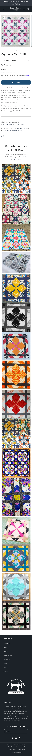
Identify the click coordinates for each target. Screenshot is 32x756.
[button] (4, 9)
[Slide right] (20, 50)
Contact (6, 671)
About (5, 663)
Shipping (3, 72)
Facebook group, (21, 128)
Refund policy (23, 746)
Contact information (17, 752)
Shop (5, 647)
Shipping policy (21, 749)
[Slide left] (12, 50)
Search (6, 651)
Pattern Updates (8, 655)
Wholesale (7, 659)
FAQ (5, 667)
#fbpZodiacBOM (7, 124)
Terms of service (12, 749)
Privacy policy (14, 746)
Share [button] (4, 136)
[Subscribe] (26, 731)
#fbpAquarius (20, 124)
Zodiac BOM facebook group (13, 131)
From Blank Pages (15, 744)
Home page (7, 643)
